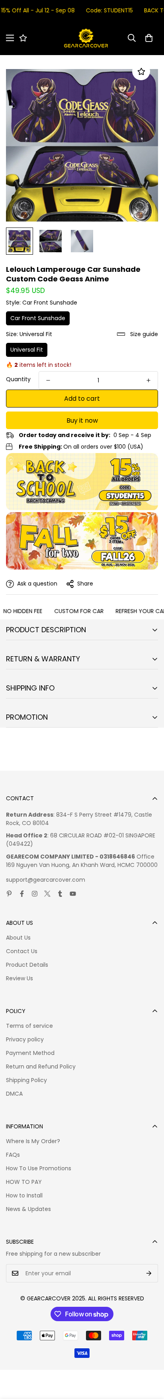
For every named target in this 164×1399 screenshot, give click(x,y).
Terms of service (29, 1026)
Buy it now (82, 420)
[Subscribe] (149, 1273)
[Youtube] (72, 893)
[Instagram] (34, 893)
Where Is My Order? (33, 1141)
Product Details (27, 965)
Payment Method (30, 1053)
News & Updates (28, 1209)
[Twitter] (47, 893)
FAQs (13, 1155)
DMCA (14, 1094)
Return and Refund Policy (41, 1067)
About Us (18, 938)
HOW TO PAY (24, 1182)
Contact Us (21, 951)
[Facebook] (22, 893)
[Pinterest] (9, 893)
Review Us (19, 978)
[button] (149, 38)
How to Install (24, 1195)
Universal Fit (26, 350)
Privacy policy (25, 1039)
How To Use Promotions (38, 1168)
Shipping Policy (26, 1080)
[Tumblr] (60, 893)
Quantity (18, 379)
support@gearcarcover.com (45, 880)
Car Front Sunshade (37, 318)
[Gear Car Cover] (86, 38)
